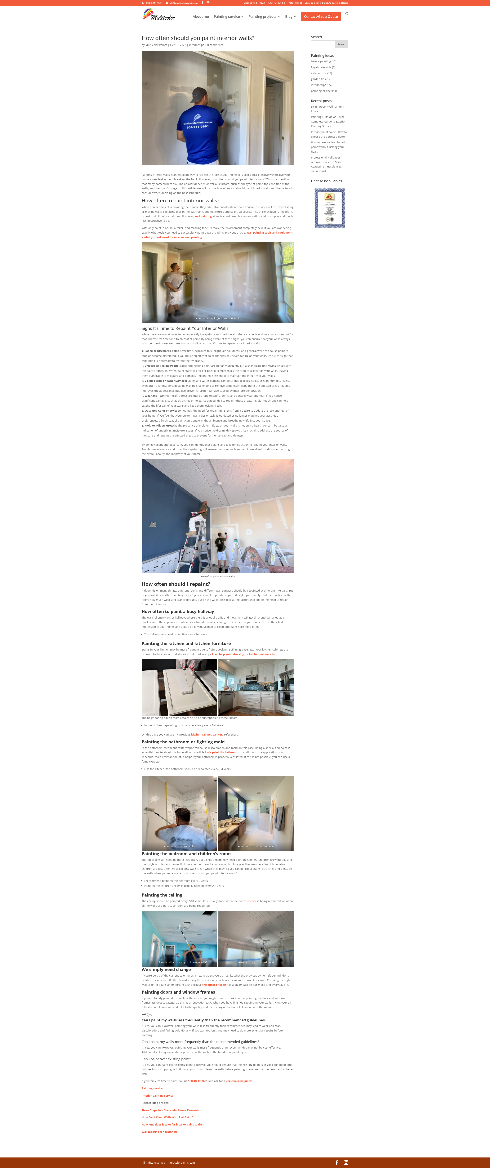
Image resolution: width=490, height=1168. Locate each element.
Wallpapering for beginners (159, 1132)
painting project (321, 91)
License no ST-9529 (254, 3)
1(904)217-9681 (198, 1081)
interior (251, 901)
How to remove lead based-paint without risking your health (328, 147)
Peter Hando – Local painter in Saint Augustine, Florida (318, 3)
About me (201, 17)
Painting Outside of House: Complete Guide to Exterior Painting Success (328, 121)
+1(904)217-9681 (153, 3)
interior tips (196, 45)
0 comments (215, 45)
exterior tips (319, 73)
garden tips (318, 79)
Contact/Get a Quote (321, 16)
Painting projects (262, 17)
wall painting (203, 216)
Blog (288, 17)
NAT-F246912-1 (276, 3)
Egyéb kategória (321, 67)
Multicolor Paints (156, 45)
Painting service (227, 17)
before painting (321, 61)
